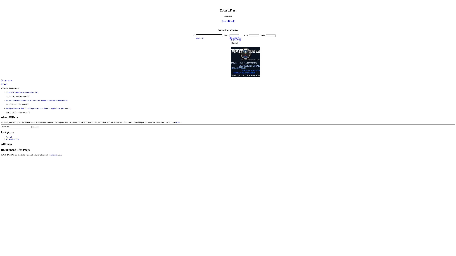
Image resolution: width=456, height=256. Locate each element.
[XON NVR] (235, 40)
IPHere (4, 84)
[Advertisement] (228, 2)
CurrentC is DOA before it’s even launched (22, 92)
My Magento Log (12, 139)
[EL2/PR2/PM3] (236, 38)
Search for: (5, 127)
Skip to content (6, 80)
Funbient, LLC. (56, 155)
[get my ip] (200, 38)
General (9, 137)
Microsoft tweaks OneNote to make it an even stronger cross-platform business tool (37, 100)
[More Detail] (228, 21)
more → (179, 122)
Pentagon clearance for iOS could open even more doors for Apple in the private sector (38, 108)
